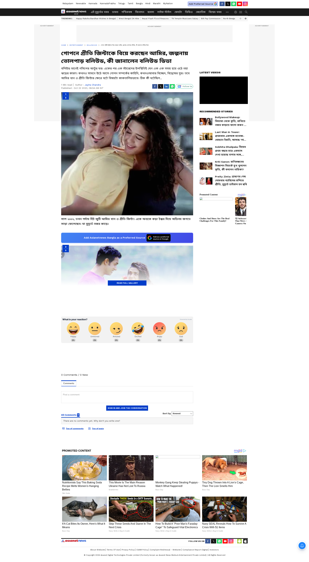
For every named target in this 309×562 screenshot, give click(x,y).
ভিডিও (189, 12)
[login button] (236, 12)
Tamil (130, 3)
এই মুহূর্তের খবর (100, 12)
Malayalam (67, 3)
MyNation (168, 3)
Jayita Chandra (93, 84)
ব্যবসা (150, 12)
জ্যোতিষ (201, 12)
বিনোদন (139, 12)
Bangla (139, 3)
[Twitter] (227, 4)
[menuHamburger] (240, 12)
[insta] (245, 4)
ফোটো (178, 12)
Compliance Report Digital (195, 550)
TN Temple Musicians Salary (184, 18)
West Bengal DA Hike (129, 18)
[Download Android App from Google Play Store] (239, 541)
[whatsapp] (233, 4)
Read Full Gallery (127, 283)
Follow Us (187, 86)
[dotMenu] (227, 12)
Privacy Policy (128, 550)
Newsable (81, 3)
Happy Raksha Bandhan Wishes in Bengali (96, 18)
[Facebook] (222, 4)
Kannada (93, 3)
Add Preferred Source (201, 4)
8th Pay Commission (210, 18)
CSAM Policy (142, 550)
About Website (97, 550)
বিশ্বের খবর (215, 12)
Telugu (121, 3)
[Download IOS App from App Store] (245, 541)
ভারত (115, 12)
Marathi (156, 3)
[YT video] (239, 4)
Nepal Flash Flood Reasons (155, 18)
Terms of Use (113, 550)
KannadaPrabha (108, 3)
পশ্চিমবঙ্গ (127, 12)
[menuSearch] (246, 12)
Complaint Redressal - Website (165, 550)
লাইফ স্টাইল (164, 12)
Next (245, 18)
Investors (214, 550)
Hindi (147, 3)
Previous (240, 18)
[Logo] (75, 12)
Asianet (73, 541)
